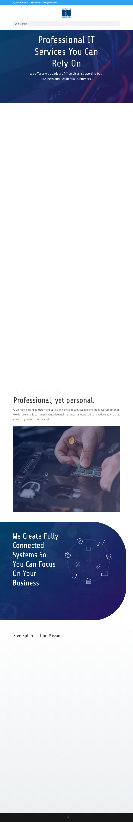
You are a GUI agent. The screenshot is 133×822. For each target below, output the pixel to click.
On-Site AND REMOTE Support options (89, 102)
